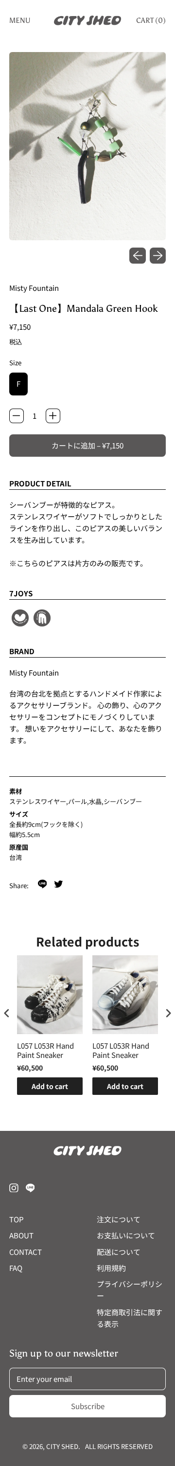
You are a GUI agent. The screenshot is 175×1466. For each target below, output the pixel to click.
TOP (16, 1219)
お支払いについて (126, 1235)
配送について (118, 1252)
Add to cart (50, 1086)
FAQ (15, 1268)
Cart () (151, 22)
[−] (16, 416)
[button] (87, 146)
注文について (118, 1219)
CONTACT (25, 1252)
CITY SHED (62, 1446)
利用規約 (111, 1268)
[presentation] (7, 1013)
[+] (53, 416)
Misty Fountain (34, 288)
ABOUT (21, 1235)
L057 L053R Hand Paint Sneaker (45, 1050)
